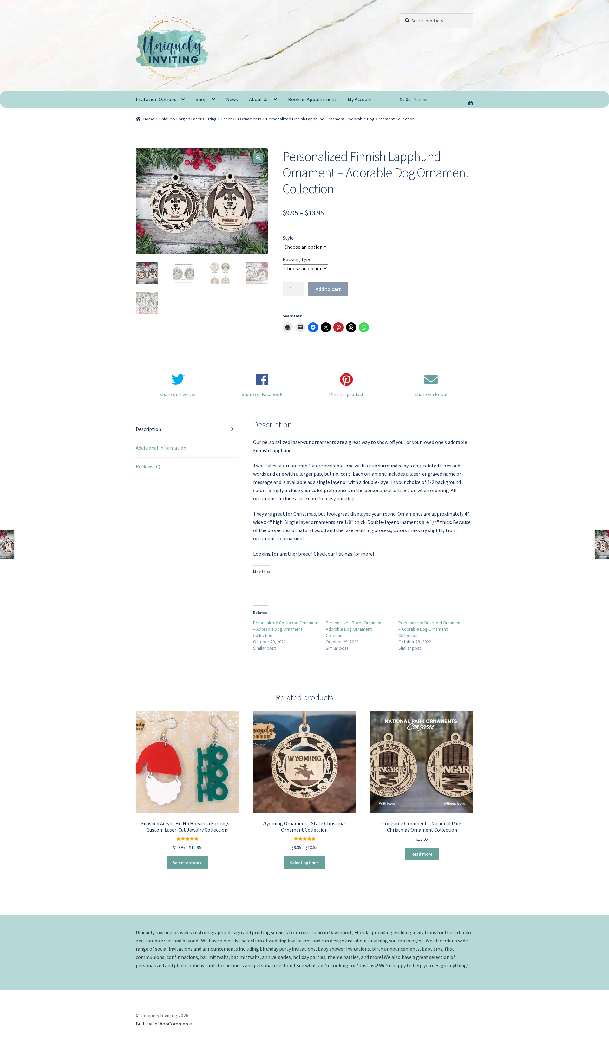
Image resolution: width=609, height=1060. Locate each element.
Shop (201, 99)
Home (148, 119)
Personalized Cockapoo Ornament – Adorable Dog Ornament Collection (285, 629)
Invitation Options (156, 99)
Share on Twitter (178, 394)
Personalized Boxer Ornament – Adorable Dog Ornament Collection (356, 629)
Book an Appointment (312, 99)
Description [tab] (148, 429)
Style (288, 237)
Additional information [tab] (161, 448)
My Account (360, 99)
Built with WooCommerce (164, 1023)
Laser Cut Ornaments (241, 119)
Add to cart (328, 289)
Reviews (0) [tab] (148, 466)
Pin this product (346, 394)
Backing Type (297, 259)
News (232, 99)
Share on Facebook (262, 394)
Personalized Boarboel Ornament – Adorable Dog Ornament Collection (430, 629)
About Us (259, 99)
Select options (187, 862)
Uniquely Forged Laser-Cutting (188, 119)
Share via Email (431, 394)
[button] (258, 158)
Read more (421, 854)
